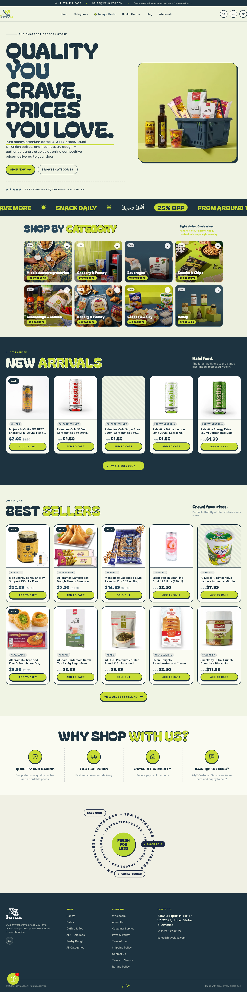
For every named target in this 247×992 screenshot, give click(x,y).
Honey (71, 915)
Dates (70, 922)
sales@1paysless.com (107, 3)
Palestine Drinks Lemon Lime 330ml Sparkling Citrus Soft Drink (169, 433)
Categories (81, 14)
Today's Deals (106, 14)
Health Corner (131, 14)
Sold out (123, 595)
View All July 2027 (121, 465)
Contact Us (119, 953)
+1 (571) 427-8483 (169, 931)
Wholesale (165, 14)
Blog (149, 14)
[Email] (9, 941)
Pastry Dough (75, 941)
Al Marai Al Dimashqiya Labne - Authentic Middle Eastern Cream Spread (218, 581)
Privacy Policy (121, 934)
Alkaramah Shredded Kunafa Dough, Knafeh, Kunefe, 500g (24, 663)
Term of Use (119, 941)
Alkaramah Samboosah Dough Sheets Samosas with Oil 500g (73, 581)
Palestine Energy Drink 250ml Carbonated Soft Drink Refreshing (216, 433)
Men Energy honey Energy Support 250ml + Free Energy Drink (27, 581)
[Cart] (243, 14)
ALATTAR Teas (76, 934)
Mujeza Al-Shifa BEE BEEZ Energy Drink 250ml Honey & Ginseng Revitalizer (27, 433)
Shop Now (18, 169)
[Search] (223, 14)
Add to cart (28, 446)
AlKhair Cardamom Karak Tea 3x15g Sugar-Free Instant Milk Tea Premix (74, 663)
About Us (118, 922)
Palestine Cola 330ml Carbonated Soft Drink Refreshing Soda (72, 433)
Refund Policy (121, 966)
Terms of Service (122, 960)
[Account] (233, 14)
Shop (64, 14)
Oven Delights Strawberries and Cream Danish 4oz (169, 663)
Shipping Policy (122, 947)
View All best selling (121, 696)
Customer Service (123, 928)
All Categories (75, 947)
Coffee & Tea (75, 928)
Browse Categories (57, 169)
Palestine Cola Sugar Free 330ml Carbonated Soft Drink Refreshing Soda (122, 433)
